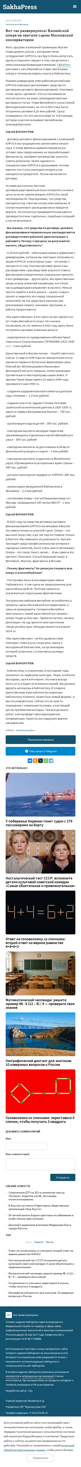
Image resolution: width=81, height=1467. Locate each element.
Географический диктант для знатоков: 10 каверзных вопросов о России (39, 1062)
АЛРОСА (10, 730)
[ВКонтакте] (30, 760)
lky (30, 1390)
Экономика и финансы (17, 24)
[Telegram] (51, 760)
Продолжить (40, 1458)
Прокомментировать (41, 739)
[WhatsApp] (46, 760)
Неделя (38, 1242)
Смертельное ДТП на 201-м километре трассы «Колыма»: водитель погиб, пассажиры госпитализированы (36, 1196)
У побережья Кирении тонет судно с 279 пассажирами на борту (39, 823)
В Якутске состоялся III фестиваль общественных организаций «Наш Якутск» (38, 1207)
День (29, 1242)
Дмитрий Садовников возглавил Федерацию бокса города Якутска (39, 1226)
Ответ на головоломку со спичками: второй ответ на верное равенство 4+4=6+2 (36, 943)
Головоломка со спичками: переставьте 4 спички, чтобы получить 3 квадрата (40, 1119)
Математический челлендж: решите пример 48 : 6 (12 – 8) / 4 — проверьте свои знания (40, 1004)
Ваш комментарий (17, 1154)
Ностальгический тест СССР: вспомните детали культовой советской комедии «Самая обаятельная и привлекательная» (40, 882)
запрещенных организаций (38, 1376)
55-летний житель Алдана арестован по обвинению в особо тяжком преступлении (40, 1216)
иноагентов (12, 1376)
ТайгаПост (64, 64)
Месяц (49, 1242)
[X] (40, 760)
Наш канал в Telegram (43, 751)
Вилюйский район (25, 730)
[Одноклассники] (35, 760)
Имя (8, 1138)
